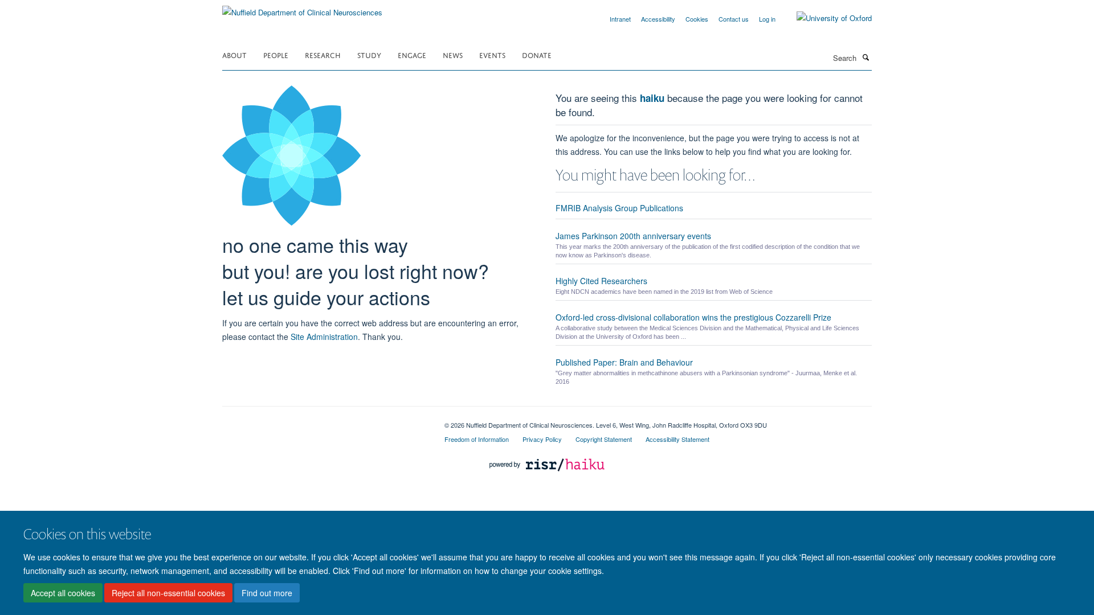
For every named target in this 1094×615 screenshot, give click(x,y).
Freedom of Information (476, 439)
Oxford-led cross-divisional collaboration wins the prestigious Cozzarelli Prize (693, 317)
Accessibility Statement (677, 439)
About (234, 54)
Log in (767, 18)
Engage (412, 54)
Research (323, 54)
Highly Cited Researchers (601, 280)
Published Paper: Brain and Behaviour (624, 362)
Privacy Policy (542, 439)
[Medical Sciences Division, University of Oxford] (324, 421)
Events (492, 54)
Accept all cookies (63, 592)
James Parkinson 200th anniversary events (633, 235)
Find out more (267, 592)
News (453, 54)
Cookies (696, 18)
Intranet (620, 18)
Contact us (734, 18)
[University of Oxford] (825, 18)
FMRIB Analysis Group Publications (619, 208)
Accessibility (658, 18)
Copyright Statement (603, 439)
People (275, 54)
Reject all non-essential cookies (168, 592)
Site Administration (324, 336)
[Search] (865, 57)
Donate (537, 54)
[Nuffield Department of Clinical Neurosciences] (302, 8)
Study (369, 54)
